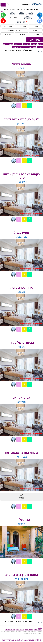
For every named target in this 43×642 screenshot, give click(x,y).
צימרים (36, 9)
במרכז (21, 13)
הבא (40, 51)
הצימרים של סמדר (21, 342)
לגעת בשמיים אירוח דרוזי (21, 119)
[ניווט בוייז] (13, 105)
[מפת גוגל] (24, 105)
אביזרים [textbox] (8, 34)
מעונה (11, 44)
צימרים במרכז (29, 630)
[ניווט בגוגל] (18, 105)
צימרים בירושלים (10, 630)
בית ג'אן (34, 44)
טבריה (40, 44)
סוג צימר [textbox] (36, 34)
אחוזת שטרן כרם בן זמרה (21, 575)
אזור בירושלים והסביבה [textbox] (15, 30)
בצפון (30, 13)
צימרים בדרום (20, 630)
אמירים (39, 47)
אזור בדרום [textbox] (36, 30)
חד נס (5, 44)
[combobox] (19, 4)
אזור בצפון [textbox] (22, 26)
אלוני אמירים (21, 397)
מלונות (6, 9)
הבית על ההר (21, 520)
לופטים (12, 9)
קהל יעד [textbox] (22, 34)
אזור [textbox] (36, 26)
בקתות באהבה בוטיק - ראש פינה (21, 176)
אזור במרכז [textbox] (8, 26)
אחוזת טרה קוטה (21, 287)
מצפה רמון (32, 47)
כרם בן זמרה (17, 47)
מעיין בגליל (21, 232)
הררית (25, 47)
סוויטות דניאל (21, 64)
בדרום (12, 13)
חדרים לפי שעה (27, 9)
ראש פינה (26, 44)
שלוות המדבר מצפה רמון (21, 452)
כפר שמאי (18, 44)
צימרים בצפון (38, 630)
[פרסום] (3, 15)
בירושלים (28, 17)
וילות (18, 9)
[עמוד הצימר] (29, 105)
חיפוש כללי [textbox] (26, 4)
